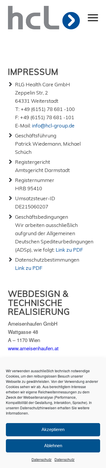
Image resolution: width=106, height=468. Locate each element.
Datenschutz (42, 459)
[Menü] (93, 17)
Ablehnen (53, 445)
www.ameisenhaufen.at (33, 348)
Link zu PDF (69, 250)
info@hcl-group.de (53, 125)
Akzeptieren (53, 429)
